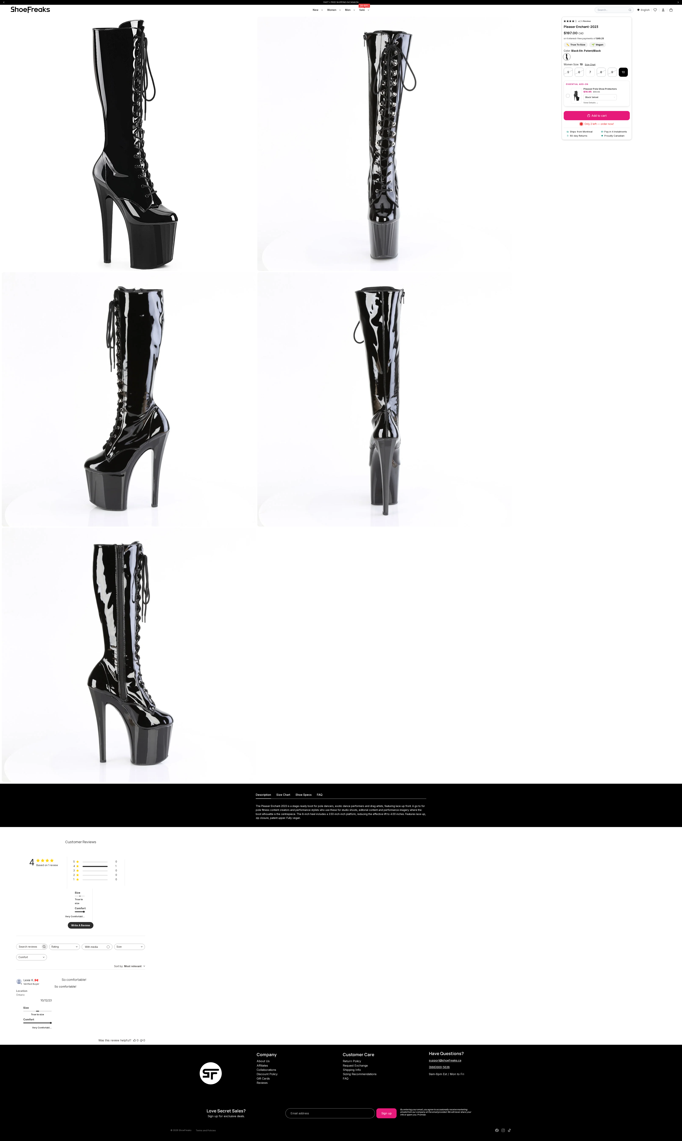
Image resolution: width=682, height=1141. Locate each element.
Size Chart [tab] (283, 794)
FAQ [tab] (320, 794)
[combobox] (643, 10)
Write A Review (80, 925)
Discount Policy (267, 1074)
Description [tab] (263, 794)
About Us (263, 1061)
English (645, 10)
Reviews (262, 1083)
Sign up (386, 1113)
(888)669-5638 (439, 1067)
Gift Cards (263, 1078)
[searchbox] (28, 946)
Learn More (590, 102)
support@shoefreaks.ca (445, 1060)
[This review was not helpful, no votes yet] (141, 1040)
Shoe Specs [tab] (304, 794)
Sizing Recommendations (360, 1074)
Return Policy (352, 1061)
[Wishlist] (655, 10)
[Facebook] (497, 1130)
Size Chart (590, 64)
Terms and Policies (206, 1130)
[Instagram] (503, 1130)
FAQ (345, 1078)
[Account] (663, 10)
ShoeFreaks (185, 1130)
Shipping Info (352, 1070)
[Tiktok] (509, 1130)
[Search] (630, 10)
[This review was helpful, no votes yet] (134, 1040)
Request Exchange (355, 1065)
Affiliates (262, 1065)
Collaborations (266, 1070)
